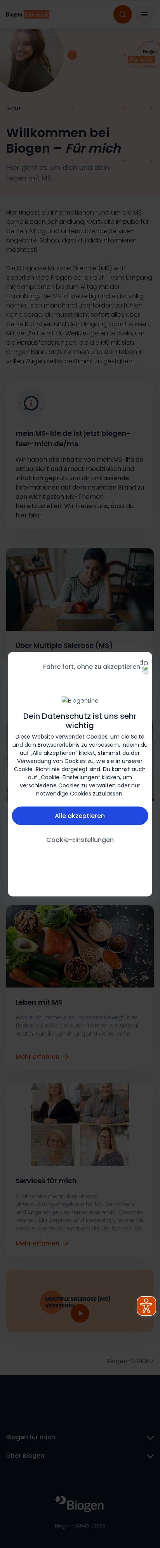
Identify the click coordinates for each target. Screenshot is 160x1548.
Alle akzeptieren (80, 815)
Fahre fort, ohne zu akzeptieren (91, 666)
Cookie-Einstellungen (80, 839)
